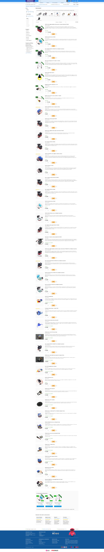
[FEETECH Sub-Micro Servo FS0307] (40, 206)
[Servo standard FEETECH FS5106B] (40, 194)
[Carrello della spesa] (77, 1)
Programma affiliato (55, 542)
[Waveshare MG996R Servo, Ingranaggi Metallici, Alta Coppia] (40, 483)
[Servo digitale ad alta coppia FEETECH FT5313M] (40, 230)
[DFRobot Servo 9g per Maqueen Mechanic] (40, 460)
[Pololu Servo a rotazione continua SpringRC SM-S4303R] (40, 241)
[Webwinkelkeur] (48, 550)
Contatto (77, 4)
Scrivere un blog (54, 541)
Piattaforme (41, 2)
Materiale (68, 2)
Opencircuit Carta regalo (55, 540)
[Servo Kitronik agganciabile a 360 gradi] (40, 370)
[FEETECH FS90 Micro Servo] (40, 382)
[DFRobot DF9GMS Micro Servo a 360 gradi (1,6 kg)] (40, 426)
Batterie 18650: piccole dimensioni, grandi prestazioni (71, 542)
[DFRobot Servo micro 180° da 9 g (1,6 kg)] (40, 337)
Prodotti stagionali (75, 2)
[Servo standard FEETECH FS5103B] (40, 146)
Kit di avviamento (54, 2)
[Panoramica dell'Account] (75, 1)
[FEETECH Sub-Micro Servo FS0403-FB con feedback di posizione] (40, 277)
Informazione (28, 539)
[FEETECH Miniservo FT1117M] (40, 170)
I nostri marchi (28, 2)
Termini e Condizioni (29, 542)
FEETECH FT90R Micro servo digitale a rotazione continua (39, 518)
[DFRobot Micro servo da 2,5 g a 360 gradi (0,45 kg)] (40, 437)
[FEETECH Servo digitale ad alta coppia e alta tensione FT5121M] (40, 135)
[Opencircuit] (30, 1)
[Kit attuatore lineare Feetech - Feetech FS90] (40, 313)
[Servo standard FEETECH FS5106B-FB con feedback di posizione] (40, 348)
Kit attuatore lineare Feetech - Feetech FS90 (48, 518)
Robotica (48, 2)
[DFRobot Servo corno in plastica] (40, 404)
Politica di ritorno (28, 541)
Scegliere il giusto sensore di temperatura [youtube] (71, 541)
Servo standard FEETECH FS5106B (66, 518)
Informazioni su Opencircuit (44, 539)
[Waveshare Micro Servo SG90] (40, 472)
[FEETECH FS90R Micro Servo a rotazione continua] (40, 111)
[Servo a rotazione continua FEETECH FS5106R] (40, 182)
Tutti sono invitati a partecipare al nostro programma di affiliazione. (29, 45)
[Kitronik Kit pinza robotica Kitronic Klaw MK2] (40, 325)
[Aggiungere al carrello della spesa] (53, 34)
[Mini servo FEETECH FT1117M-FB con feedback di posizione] (40, 289)
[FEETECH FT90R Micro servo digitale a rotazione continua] (40, 158)
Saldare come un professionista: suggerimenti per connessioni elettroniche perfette (71, 540)
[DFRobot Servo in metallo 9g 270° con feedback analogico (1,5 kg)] (40, 415)
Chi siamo (40, 540)
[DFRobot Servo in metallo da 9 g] (40, 449)
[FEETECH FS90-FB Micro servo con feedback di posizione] (40, 218)
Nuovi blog (67, 539)
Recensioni (40, 541)
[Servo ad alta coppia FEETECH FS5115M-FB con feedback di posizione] (40, 265)
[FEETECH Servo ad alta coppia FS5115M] (40, 123)
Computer (62, 2)
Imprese (74, 4)
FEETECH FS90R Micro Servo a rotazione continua (57, 518)
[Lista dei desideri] (72, 1)
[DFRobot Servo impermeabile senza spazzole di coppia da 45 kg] (40, 359)
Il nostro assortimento (42, 542)
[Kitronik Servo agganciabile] (40, 301)
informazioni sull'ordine (29, 540)
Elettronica (34, 2)
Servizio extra (54, 539)
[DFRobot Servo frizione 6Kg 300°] (40, 393)
